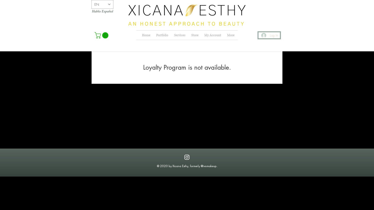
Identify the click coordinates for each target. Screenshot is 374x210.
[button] (102, 35)
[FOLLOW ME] (186, 157)
